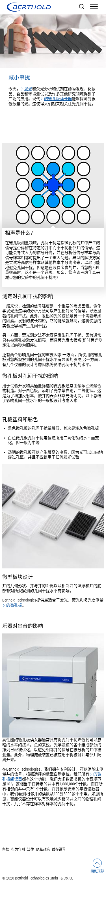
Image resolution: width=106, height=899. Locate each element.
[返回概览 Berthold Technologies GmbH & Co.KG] (29, 7)
